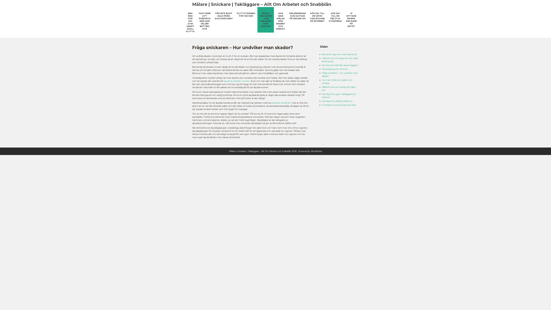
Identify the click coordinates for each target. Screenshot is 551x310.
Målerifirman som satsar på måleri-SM (297, 16)
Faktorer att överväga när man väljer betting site (205, 21)
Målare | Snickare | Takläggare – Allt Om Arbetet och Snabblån (261, 4)
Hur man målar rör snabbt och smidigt (280, 21)
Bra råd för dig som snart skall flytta (190, 22)
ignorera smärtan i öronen (237, 81)
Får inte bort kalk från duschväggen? (224, 16)
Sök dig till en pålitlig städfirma (335, 17)
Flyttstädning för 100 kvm (246, 14)
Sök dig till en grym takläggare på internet (317, 17)
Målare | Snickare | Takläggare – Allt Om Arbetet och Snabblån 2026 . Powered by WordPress (275, 151)
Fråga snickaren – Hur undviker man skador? (265, 20)
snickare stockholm (281, 103)
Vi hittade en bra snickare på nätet (351, 20)
